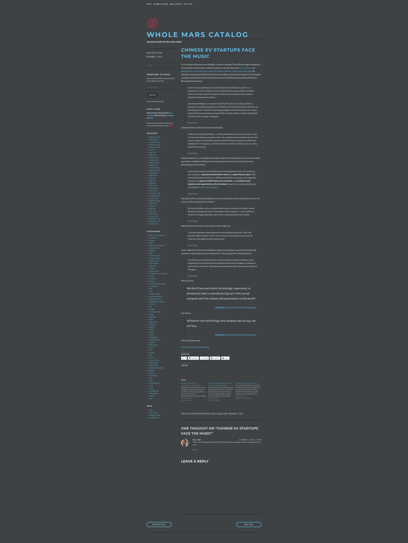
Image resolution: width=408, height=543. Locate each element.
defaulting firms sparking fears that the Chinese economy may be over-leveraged (216, 71)
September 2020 (155, 201)
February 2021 (153, 188)
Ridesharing (153, 345)
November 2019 (154, 221)
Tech (150, 378)
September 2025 (154, 137)
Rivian (151, 347)
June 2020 (152, 208)
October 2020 (153, 198)
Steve (159, 53)
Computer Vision (154, 258)
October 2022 (153, 160)
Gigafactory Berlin (155, 299)
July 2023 (152, 150)
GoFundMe (170, 115)
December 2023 (154, 142)
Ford (150, 289)
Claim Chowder (154, 256)
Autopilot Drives (154, 248)
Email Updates (176, 4)
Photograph (153, 337)
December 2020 (154, 193)
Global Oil (152, 304)
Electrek (152, 281)
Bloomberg (192, 123)
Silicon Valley (153, 365)
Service (151, 358)
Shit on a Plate (154, 360)
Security (151, 352)
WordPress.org (154, 417)
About (149, 4)
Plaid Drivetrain (154, 340)
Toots (151, 386)
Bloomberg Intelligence (208, 187)
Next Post (252, 524)
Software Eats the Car (156, 368)
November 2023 (154, 145)
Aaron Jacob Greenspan (157, 235)
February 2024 (154, 140)
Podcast (151, 342)
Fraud (151, 291)
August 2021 (153, 175)
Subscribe (152, 95)
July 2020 (152, 206)
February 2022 (154, 163)
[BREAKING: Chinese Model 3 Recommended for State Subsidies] (194, 391)
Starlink (151, 373)
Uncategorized (154, 391)
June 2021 (152, 178)
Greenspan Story (154, 312)
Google (151, 309)
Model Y (152, 327)
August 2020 (153, 203)
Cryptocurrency (154, 261)
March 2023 (153, 155)
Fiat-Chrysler (153, 286)
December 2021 (154, 168)
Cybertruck (152, 266)
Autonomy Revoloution (156, 245)
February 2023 (153, 157)
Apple (151, 243)
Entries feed (153, 412)
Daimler (152, 268)
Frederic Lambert (155, 294)
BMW (151, 253)
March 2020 (153, 214)
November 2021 (154, 170)
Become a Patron (161, 4)
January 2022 (153, 165)
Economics (152, 279)
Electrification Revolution (203, 413)
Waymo (151, 396)
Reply (195, 450)
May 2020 (152, 211)
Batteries (152, 250)
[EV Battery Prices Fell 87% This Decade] (249, 390)
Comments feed (154, 415)
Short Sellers (153, 363)
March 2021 (153, 185)
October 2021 (153, 173)
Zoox (151, 398)
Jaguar (151, 319)
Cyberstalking (154, 263)
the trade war (245, 68)
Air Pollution (153, 238)
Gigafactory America (156, 296)
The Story (188, 4)
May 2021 (152, 180)
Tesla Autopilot (154, 383)
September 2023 (154, 147)
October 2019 (153, 224)
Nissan (151, 335)
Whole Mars (198, 34)
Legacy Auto (153, 322)
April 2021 (152, 183)
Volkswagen (153, 393)
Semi (151, 355)
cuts (215, 134)
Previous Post (162, 524)
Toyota (151, 388)
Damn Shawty (154, 271)
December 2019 (154, 219)
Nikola (151, 330)
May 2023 (152, 152)
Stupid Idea (153, 375)
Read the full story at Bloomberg (195, 347)
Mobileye (152, 324)
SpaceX (151, 370)
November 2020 (154, 196)
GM (150, 307)
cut (239, 211)
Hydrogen (152, 317)
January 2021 (153, 191)
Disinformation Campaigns (158, 273)
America (152, 240)
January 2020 (153, 216)
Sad (150, 350)
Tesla (240, 413)
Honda (151, 314)
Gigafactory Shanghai (227, 413)
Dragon (151, 276)
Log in (151, 410)
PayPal (150, 118)
